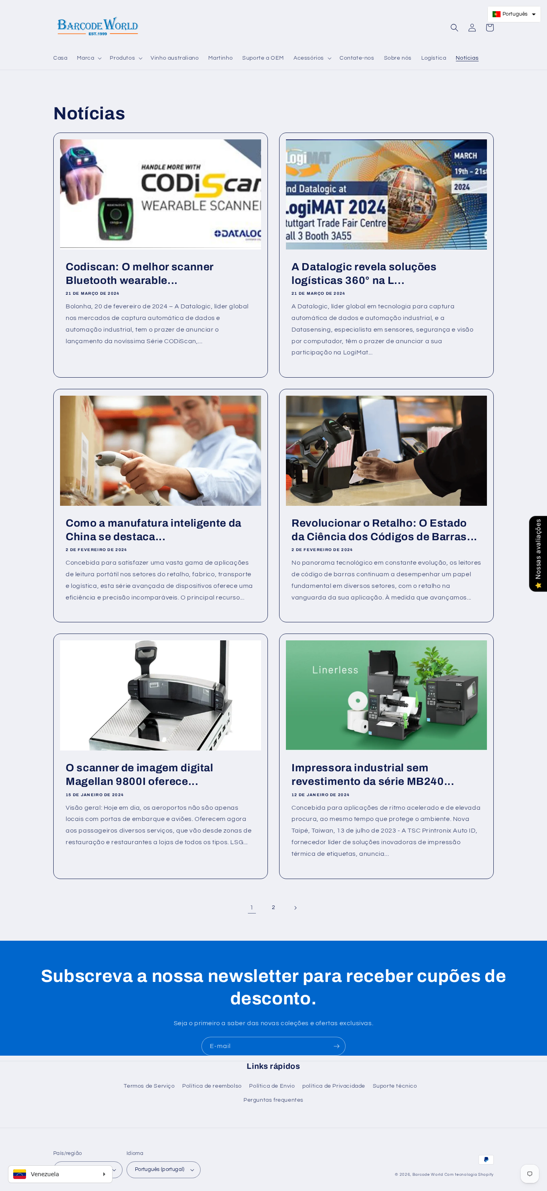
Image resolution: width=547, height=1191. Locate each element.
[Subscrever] (336, 1046)
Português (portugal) (160, 1169)
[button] (88, 58)
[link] (252, 908)
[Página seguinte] (295, 908)
